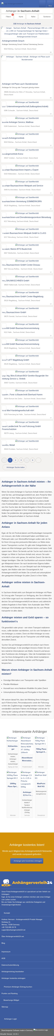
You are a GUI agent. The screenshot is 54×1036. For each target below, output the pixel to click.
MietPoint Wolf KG (41, 785)
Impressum (6, 952)
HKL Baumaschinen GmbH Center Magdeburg (22, 296)
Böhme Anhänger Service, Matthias (17, 122)
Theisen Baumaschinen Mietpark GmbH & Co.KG (24, 233)
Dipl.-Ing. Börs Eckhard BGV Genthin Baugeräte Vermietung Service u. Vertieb (25, 377)
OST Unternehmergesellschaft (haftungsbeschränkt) (25, 106)
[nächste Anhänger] (38, 460)
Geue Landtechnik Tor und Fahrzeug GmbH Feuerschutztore (21, 427)
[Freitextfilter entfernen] (42, 3)
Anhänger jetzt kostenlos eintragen (28, 861)
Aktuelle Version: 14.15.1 (9, 1034)
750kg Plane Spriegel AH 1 (41, 751)
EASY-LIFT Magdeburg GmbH (15, 360)
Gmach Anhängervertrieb (13, 138)
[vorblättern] (46, 68)
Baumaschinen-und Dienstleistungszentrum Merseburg (26, 217)
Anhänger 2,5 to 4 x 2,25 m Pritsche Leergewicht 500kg (27, 794)
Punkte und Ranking (10, 993)
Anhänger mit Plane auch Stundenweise (20, 84)
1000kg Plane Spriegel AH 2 (13, 786)
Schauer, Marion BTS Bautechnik (17, 249)
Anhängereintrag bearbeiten (13, 972)
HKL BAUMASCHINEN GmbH (15, 281)
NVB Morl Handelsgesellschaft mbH (18, 410)
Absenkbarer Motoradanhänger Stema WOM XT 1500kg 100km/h (27, 760)
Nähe (33, 17)
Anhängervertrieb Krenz (12, 154)
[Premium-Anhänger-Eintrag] (49, 734)
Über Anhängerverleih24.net (13, 936)
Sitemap (5, 1007)
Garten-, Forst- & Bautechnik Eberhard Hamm (22, 395)
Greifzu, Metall (8, 445)
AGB (3, 958)
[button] (4, 460)
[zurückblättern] (7, 68)
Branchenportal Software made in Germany (16, 1030)
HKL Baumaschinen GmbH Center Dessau (21, 265)
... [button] (27, 460)
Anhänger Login (10, 1019)
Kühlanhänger (13, 747)
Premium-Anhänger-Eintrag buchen (18, 987)
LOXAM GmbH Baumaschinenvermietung (20, 328)
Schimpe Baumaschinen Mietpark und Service (22, 186)
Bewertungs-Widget (11, 1000)
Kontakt (7, 913)
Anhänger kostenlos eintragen (13, 978)
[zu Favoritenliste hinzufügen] (4, 29)
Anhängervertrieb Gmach (13, 41)
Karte (20, 17)
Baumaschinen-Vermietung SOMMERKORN (22, 201)
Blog (3, 943)
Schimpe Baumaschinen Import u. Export (20, 170)
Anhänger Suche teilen (15, 467)
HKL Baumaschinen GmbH (14, 312)
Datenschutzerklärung (10, 965)
